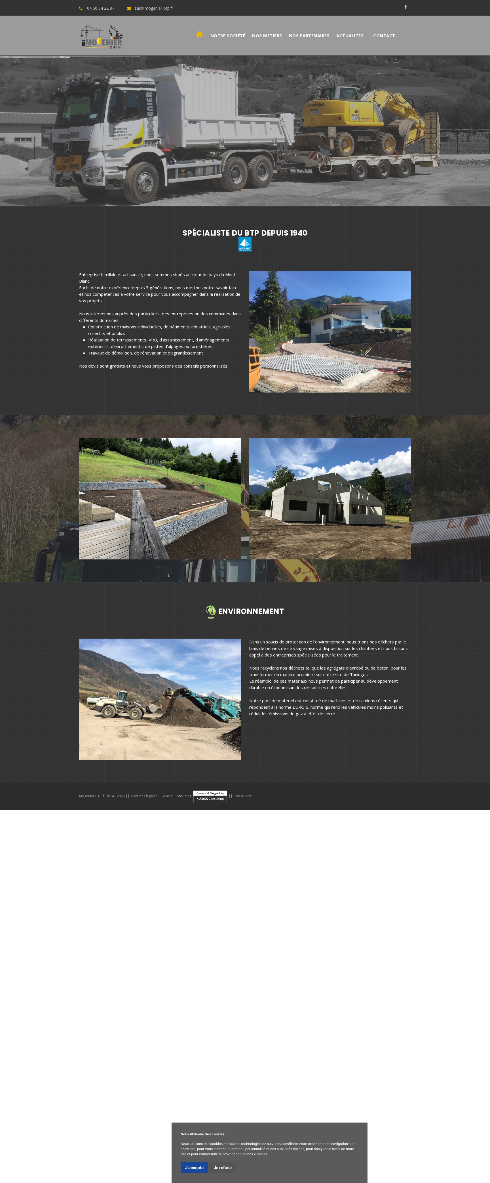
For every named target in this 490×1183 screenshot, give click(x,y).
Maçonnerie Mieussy (385, 893)
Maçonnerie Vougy (439, 900)
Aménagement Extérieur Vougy (429, 1057)
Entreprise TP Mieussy (118, 1084)
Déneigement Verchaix (371, 989)
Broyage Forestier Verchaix (95, 1030)
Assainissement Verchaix (193, 934)
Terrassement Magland (23, 921)
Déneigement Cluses (167, 989)
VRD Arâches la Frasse (132, 927)
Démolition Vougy (406, 955)
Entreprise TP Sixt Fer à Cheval (264, 1084)
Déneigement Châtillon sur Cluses (182, 996)
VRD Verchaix (336, 921)
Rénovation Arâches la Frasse (166, 968)
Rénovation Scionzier (316, 968)
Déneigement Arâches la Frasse (307, 996)
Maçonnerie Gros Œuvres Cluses (313, 1002)
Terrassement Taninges (35, 907)
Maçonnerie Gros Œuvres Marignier (183, 1009)
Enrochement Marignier (332, 975)
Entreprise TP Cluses (314, 1077)
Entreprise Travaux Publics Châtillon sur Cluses (261, 1105)
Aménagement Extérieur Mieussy (102, 1050)
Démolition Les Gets (445, 955)
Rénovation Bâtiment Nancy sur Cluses (389, 1159)
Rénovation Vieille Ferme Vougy (167, 1145)
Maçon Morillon (113, 1118)
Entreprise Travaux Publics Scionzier (193, 1111)
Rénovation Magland (359, 968)
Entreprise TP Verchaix (23, 1084)
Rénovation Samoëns (40, 961)
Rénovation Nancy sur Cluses (265, 968)
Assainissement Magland (389, 941)
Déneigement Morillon (281, 989)
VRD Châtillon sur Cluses (39, 927)
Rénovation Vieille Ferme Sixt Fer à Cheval (41, 1139)
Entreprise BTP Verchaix (380, 1064)
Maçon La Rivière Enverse (72, 1118)
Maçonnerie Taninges (21, 893)
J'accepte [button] (194, 1167)
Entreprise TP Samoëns (268, 1077)
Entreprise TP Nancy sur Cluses (74, 1091)
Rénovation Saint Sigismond (106, 968)
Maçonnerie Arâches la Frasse (207, 900)
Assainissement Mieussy (297, 934)
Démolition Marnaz (449, 948)
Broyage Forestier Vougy (407, 1036)
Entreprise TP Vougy (221, 1091)
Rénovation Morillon (182, 961)
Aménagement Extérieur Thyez (391, 1043)
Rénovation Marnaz (427, 961)
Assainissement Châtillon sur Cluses (34, 941)
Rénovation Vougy (400, 968)
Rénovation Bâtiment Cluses (419, 1145)
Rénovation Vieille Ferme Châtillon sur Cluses (128, 1139)
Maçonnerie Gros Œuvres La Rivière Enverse (393, 1002)
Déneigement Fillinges (21, 996)
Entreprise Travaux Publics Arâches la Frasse (444, 1105)
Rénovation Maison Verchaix (81, 1173)
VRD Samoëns (184, 921)
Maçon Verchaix (172, 1118)
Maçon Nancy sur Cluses (70, 1125)
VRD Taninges (155, 921)
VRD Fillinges (421, 921)
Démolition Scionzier (327, 955)
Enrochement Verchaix (285, 975)
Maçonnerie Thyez (255, 893)
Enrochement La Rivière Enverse (142, 975)
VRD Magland (270, 927)
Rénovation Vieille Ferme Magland (101, 1145)
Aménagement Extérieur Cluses (170, 1043)
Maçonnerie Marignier (341, 893)
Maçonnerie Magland (399, 900)
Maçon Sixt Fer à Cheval (337, 1118)
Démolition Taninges (39, 948)
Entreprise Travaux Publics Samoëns (400, 1091)
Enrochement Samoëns (42, 975)
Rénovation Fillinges (386, 961)
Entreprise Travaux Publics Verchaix (284, 1098)
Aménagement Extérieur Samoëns (103, 1043)
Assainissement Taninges (366, 927)
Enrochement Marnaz (469, 975)
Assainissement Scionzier (338, 941)
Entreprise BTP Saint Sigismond (280, 1070)
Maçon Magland (143, 1125)
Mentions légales (143, 796)
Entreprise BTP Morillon (285, 1064)
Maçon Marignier (205, 1118)
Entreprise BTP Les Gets (170, 1077)
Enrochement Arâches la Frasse (220, 982)
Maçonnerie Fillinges (429, 893)
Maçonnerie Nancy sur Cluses (306, 900)
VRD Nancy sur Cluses (203, 927)
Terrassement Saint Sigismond (231, 914)
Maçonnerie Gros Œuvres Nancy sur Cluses (379, 1016)
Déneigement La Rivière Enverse (223, 989)
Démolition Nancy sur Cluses (277, 955)
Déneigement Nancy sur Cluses (412, 996)
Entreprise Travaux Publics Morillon (143, 1098)
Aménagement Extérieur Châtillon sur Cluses (396, 1050)
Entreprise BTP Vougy (122, 1077)
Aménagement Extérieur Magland (365, 1057)
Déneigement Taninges (72, 989)
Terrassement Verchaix (338, 907)
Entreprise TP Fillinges (165, 1084)
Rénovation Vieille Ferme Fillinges (390, 1132)
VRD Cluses (211, 921)
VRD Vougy (297, 927)
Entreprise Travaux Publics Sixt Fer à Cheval (167, 1105)
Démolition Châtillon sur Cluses (65, 955)
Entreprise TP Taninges (220, 1077)
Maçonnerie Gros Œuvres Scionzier (456, 1016)
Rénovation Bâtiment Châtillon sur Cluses (95, 1159)
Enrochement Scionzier (380, 982)
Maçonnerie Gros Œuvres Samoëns (244, 1002)
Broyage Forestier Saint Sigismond (34, 1036)
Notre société (228, 35)
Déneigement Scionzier (467, 996)
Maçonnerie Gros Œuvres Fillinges (321, 1009)
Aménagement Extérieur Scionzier (297, 1057)
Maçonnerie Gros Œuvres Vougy (102, 1023)
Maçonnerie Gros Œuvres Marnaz (387, 1009)
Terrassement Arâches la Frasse (296, 914)
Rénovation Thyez (221, 961)
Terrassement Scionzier (466, 914)
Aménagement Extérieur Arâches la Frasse (74, 1057)
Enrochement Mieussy (379, 975)
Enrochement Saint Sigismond (159, 982)
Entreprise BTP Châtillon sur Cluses (212, 1070)
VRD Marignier (365, 921)
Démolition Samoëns (80, 948)
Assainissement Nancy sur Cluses (280, 941)
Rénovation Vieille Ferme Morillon (51, 1132)
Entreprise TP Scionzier (130, 1091)
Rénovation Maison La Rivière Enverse (394, 1166)
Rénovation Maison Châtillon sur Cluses (451, 1173)
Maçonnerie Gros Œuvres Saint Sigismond (143, 1016)
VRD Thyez (310, 921)
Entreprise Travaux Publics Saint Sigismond (353, 1105)
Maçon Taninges (460, 1111)
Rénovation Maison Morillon (462, 1166)
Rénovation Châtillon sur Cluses (45, 968)
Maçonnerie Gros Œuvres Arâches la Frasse (228, 1016)
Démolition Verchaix (291, 948)
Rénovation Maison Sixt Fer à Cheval (374, 1173)
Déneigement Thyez (326, 989)
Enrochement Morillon (198, 975)
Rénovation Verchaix (261, 961)
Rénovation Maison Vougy (406, 1179)
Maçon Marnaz (298, 1118)
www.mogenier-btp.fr (444, 866)
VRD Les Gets (324, 927)
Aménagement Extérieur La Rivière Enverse (247, 1043)
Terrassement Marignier (388, 907)
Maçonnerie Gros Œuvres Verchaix (114, 1009)
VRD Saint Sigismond (86, 927)
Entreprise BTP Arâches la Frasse (345, 1070)
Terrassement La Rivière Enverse (189, 907)
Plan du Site (242, 796)
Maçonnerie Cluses (108, 893)
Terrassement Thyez (292, 907)
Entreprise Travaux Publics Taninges (327, 1091)
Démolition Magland (368, 955)
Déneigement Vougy (67, 1002)
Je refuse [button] (223, 1167)
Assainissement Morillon (97, 934)
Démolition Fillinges (411, 948)
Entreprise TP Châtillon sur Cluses (330, 1084)
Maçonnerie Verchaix (297, 893)
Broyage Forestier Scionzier (297, 1036)
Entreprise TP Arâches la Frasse (458, 1084)
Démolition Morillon (216, 948)
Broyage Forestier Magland (354, 1036)
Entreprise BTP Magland (74, 1077)
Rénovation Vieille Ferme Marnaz (457, 1132)
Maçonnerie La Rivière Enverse (161, 893)
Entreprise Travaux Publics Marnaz (85, 1105)
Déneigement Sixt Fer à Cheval (118, 996)
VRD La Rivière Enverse (247, 921)
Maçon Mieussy (238, 1118)
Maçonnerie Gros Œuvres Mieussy (252, 1009)
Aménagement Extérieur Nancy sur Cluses (221, 1057)
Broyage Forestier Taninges (236, 1023)
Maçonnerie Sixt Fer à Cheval (28, 900)
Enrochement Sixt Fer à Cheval (30, 982)
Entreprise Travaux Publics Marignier (358, 1098)
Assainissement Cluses (467, 927)
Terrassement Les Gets (115, 921)
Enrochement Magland (427, 982)
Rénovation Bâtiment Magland (30, 1166)
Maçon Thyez (143, 1118)
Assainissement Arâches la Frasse (167, 941)
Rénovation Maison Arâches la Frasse (106, 1179)
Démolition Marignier (331, 948)
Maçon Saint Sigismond (437, 1118)
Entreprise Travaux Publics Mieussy (432, 1098)
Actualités (350, 35)
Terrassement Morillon (247, 907)
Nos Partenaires (309, 35)
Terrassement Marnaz (39, 914)
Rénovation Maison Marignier (139, 1173)
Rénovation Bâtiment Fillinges (376, 1152)
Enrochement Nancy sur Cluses (326, 982)
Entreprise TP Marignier (71, 1084)
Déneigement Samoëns (121, 989)
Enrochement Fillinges (424, 975)
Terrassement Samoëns (85, 907)
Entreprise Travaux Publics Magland (266, 1111)
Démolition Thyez (253, 948)
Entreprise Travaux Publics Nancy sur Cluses (112, 1111)
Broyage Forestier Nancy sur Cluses (232, 1036)
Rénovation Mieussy (346, 961)
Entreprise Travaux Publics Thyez (213, 1098)
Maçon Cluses (32, 1118)
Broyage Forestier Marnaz (316, 1030)
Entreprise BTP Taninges (65, 1064)
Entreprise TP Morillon (425, 1077)
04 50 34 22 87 (100, 8)
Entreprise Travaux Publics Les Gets (406, 1111)
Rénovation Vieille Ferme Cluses (389, 1125)
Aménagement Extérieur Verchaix (457, 1043)
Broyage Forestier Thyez (41, 1030)
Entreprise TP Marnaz (210, 1084)
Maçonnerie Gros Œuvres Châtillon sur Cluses (58, 1016)
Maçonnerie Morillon (215, 893)
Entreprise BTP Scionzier (24, 1077)
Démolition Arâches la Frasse (181, 955)
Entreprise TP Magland (176, 1091)
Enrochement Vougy (470, 982)
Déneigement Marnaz (66, 996)
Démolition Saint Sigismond (124, 955)
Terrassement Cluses (132, 907)
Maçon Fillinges (268, 1118)
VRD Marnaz (447, 921)
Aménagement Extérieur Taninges (34, 1043)
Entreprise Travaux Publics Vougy (336, 1111)
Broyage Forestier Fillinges (261, 1030)
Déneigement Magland (22, 1002)
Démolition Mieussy (372, 948)
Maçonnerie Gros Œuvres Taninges (172, 1002)
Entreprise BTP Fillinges (40, 1070)
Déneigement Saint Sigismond (246, 996)
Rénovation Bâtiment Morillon (69, 1152)
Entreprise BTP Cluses (165, 1064)
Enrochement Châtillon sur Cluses (95, 982)
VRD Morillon (285, 921)
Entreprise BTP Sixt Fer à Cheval (145, 1070)
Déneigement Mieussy (467, 989)
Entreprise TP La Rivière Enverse (369, 1077)
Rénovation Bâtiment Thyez (129, 1152)
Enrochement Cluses (87, 975)
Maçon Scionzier (110, 1125)
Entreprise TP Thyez (469, 1077)
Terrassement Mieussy (437, 907)
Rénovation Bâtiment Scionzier (460, 1159)
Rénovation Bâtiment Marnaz (437, 1152)
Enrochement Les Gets (23, 989)
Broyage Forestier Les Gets (462, 1036)
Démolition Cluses (119, 948)
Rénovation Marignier (303, 961)
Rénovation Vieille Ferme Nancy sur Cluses (448, 1139)
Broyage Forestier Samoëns (294, 1023)
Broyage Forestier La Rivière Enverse (414, 1023)
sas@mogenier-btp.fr (154, 8)
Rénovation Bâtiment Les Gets (150, 1166)
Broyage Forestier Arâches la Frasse (106, 1036)
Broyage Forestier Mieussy (207, 1030)
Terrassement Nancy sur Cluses (408, 914)
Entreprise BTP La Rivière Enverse (225, 1064)
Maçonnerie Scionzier (357, 900)
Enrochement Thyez (241, 975)
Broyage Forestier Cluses (349, 1023)
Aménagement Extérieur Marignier (34, 1050)
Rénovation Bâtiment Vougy (90, 1166)
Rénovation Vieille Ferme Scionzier (33, 1145)
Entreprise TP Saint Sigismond (395, 1084)
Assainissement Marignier (245, 934)
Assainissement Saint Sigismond (102, 941)
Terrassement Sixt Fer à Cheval (96, 914)
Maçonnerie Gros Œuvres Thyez (47, 1009)
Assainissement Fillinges (348, 934)
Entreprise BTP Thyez (333, 1064)
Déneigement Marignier (419, 989)
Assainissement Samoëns (418, 927)
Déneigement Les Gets (112, 1002)
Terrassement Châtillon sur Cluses (164, 914)
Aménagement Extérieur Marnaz (235, 1050)
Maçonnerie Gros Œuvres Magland (34, 1023)
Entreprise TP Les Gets (266, 1091)
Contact (384, 35)
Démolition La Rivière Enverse (167, 948)
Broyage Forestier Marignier (151, 1030)
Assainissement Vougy (436, 941)
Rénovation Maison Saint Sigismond (34, 1179)
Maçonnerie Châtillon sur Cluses (89, 900)
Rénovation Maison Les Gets (460, 1179)
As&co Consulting (177, 796)
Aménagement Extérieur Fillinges (169, 1050)
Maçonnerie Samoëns (66, 893)
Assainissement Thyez (145, 934)
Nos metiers (267, 35)
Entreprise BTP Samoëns (116, 1064)
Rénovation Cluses (80, 961)
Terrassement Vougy (69, 921)
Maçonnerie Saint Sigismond (149, 900)
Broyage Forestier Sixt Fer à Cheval (378, 1030)
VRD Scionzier (241, 927)
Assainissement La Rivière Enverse (35, 934)
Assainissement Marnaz (397, 934)
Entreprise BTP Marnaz (89, 1070)
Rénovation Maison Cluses (169, 1179)
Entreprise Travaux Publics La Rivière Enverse (60, 1098)
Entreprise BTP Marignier (432, 1064)
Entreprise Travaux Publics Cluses (33, 1111)
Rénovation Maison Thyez (25, 1173)
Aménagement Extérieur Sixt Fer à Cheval (310, 1050)
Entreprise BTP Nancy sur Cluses (457, 1070)
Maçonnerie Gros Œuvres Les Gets (171, 1023)
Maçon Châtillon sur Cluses (387, 1118)
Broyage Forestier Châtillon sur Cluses (452, 1030)
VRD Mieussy (394, 921)
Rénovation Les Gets (441, 968)
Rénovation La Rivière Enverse (130, 961)
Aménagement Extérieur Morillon (325, 1043)
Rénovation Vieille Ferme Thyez (116, 1132)
